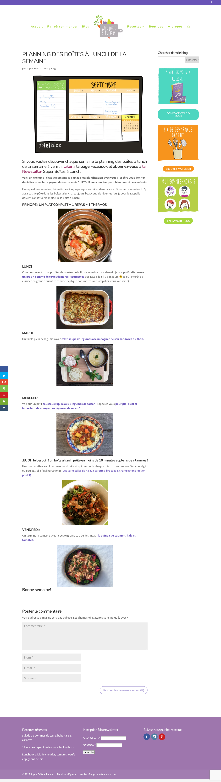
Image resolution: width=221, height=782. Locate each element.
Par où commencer (62, 26)
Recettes (134, 26)
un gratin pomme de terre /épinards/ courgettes (53, 276)
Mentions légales (66, 774)
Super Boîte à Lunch (37, 68)
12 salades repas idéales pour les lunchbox (48, 747)
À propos (175, 26)
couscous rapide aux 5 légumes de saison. (69, 404)
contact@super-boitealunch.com (98, 774)
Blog (86, 26)
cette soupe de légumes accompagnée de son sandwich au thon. (102, 339)
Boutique (156, 26)
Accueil (37, 26)
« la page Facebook (84, 166)
